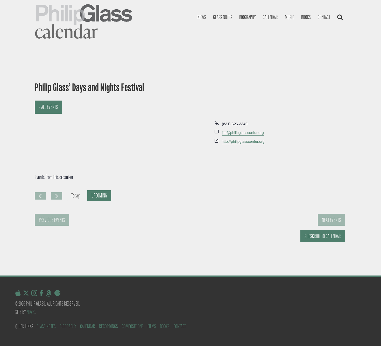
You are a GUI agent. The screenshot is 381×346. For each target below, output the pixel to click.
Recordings (108, 326)
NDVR (31, 312)
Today (75, 195)
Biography (247, 17)
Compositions (133, 326)
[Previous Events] (40, 196)
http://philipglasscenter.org (243, 141)
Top (368, 333)
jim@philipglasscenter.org (243, 132)
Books (306, 17)
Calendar (270, 17)
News (201, 17)
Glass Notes (46, 326)
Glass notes (222, 17)
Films (151, 326)
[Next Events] (56, 196)
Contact (324, 17)
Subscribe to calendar (323, 236)
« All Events (48, 107)
